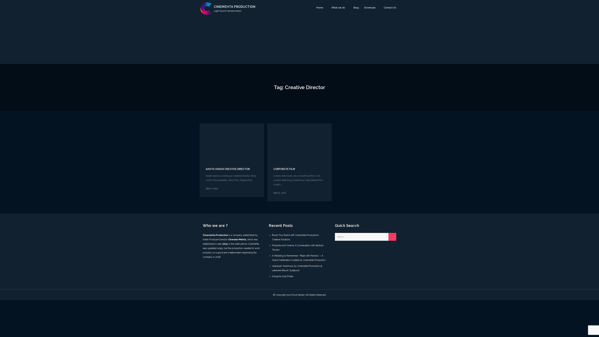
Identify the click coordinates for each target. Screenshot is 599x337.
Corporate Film (284, 169)
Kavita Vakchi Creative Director (228, 169)
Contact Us (390, 7)
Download (369, 7)
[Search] (392, 237)
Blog (356, 7)
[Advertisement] (299, 40)
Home (319, 7)
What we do (338, 7)
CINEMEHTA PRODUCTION (235, 7)
